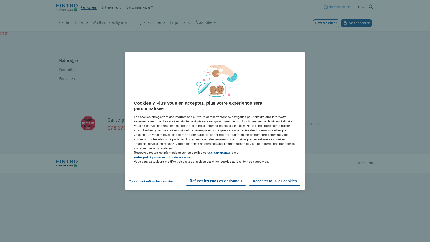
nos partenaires (219, 153)
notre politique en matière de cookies (162, 157)
